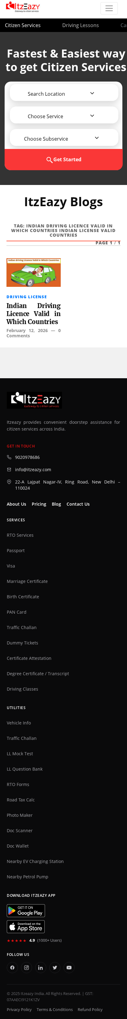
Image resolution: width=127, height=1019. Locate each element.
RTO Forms (18, 784)
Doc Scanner (20, 830)
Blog (56, 504)
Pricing (39, 504)
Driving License (26, 296)
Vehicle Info (19, 723)
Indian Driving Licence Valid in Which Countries (33, 314)
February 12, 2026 (27, 330)
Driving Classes (22, 689)
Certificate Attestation (29, 658)
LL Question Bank (25, 769)
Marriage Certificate (27, 581)
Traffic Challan (22, 627)
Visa (11, 566)
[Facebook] (12, 967)
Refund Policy (90, 1009)
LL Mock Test (20, 753)
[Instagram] (26, 967)
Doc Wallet (18, 846)
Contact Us (78, 504)
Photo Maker (20, 815)
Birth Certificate (23, 597)
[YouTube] (69, 967)
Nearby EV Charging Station (35, 861)
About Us (16, 504)
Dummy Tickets (22, 643)
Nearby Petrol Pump (27, 877)
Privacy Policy (19, 1009)
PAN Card (17, 612)
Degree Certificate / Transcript (38, 673)
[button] (44, 94)
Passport (16, 550)
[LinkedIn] (40, 967)
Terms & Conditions (55, 1009)
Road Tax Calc (21, 800)
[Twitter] (54, 967)
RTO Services (20, 535)
